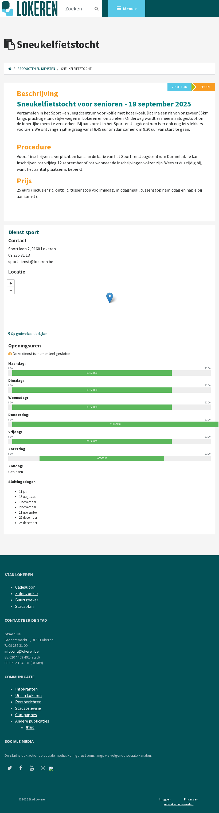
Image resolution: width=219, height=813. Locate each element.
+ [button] (10, 283)
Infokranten (26, 689)
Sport (206, 87)
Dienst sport (23, 232)
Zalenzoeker (26, 593)
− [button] (10, 290)
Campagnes (26, 714)
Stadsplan (24, 606)
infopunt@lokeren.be (22, 651)
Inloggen (165, 799)
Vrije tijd (179, 87)
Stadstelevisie (28, 708)
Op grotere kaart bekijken (28, 333)
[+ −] (109, 303)
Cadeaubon (25, 587)
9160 (30, 727)
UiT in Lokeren (28, 695)
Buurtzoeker (26, 599)
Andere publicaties (32, 721)
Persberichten (28, 701)
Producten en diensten (36, 68)
